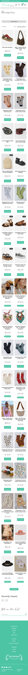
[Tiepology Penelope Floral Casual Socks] (20, 440)
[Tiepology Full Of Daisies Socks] (7, 101)
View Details (7, 55)
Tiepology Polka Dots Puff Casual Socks (8, 450)
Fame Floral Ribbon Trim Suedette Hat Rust (20, 543)
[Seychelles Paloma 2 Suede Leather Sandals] (7, 223)
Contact (14, 639)
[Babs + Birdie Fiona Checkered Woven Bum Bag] (20, 409)
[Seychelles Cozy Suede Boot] (7, 533)
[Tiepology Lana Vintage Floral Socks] (20, 69)
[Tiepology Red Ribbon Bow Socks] (7, 378)
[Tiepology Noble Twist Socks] (7, 471)
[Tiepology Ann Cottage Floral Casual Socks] (7, 501)
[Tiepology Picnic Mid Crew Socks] (20, 348)
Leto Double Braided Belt (7, 141)
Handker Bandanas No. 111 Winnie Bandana (20, 328)
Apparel (14, 628)
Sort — (15, 26)
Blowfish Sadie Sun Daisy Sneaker (20, 265)
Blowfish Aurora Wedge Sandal (7, 265)
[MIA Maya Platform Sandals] (20, 162)
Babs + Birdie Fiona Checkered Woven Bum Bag (20, 419)
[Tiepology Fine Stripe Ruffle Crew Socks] (7, 193)
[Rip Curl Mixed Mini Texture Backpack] (7, 162)
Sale (14, 633)
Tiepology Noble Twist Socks (7, 480)
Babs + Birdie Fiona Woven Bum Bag (7, 418)
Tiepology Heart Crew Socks (20, 202)
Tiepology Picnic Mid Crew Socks (20, 357)
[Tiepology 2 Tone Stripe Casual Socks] (20, 501)
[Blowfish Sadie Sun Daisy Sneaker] (20, 255)
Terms (14, 649)
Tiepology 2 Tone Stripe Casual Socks (20, 511)
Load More (14, 589)
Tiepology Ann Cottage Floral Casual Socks (7, 512)
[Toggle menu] (25, 4)
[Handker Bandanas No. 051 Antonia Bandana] (7, 286)
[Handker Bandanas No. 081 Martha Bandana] (7, 317)
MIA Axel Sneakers (7, 47)
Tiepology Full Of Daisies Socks (7, 111)
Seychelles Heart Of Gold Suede (20, 233)
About (14, 641)
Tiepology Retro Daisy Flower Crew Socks (7, 80)
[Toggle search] (19, 4)
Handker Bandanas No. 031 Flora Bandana (20, 297)
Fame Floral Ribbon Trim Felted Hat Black (7, 573)
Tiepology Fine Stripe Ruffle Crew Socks (7, 202)
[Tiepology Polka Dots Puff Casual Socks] (7, 440)
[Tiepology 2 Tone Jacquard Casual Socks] (20, 378)
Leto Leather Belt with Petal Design (20, 141)
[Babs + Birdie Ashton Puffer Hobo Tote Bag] (20, 38)
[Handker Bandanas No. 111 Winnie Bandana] (20, 317)
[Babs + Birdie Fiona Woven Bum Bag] (7, 409)
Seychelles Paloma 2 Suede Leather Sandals (7, 234)
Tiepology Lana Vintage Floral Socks (20, 79)
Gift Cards (14, 635)
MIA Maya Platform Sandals (20, 171)
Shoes (14, 630)
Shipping (14, 647)
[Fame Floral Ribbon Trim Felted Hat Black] (7, 564)
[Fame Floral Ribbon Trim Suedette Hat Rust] (20, 533)
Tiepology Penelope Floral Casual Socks (20, 450)
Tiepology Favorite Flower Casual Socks (20, 480)
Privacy (14, 651)
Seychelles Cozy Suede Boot (7, 542)
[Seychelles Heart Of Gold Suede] (20, 223)
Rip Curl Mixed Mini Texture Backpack (7, 171)
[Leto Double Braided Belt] (7, 131)
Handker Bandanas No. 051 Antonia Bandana (7, 297)
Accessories (14, 626)
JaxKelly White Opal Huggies (20, 573)
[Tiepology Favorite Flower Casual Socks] (20, 471)
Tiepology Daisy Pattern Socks (7, 357)
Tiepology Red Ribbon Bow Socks (7, 388)
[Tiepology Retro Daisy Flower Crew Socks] (7, 69)
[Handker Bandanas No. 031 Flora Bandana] (20, 286)
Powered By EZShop (19, 670)
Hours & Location (14, 643)
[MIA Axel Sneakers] (7, 38)
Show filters (14, 21)
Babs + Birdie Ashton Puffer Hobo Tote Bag (20, 48)
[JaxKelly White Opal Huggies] (20, 564)
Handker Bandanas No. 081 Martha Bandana (7, 328)
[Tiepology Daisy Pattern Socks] (7, 348)
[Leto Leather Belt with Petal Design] (20, 131)
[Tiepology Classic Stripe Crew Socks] (20, 101)
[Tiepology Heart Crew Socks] (20, 193)
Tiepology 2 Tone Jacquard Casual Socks (20, 389)
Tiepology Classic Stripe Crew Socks (20, 111)
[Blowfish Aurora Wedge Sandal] (7, 255)
